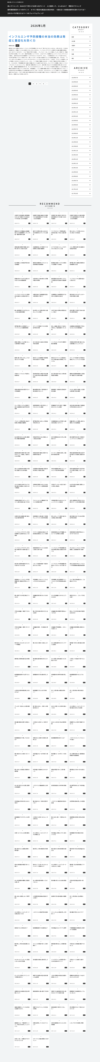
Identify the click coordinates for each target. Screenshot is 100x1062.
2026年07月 (75, 77)
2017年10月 (75, 193)
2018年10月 (75, 168)
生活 (73, 50)
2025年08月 (75, 125)
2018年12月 (75, 159)
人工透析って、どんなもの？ (57, 6)
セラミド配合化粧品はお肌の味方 (42, 10)
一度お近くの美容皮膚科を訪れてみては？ (71, 10)
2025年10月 (75, 116)
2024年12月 (75, 137)
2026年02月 (75, 99)
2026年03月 (75, 95)
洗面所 (73, 45)
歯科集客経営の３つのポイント (18, 10)
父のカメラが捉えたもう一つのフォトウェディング (25, 13)
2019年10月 (75, 155)
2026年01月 (75, 103)
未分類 (73, 41)
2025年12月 (75, 107)
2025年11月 (75, 112)
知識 (73, 54)
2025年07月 (75, 129)
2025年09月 (75, 120)
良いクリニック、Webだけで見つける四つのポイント (26, 6)
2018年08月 (75, 176)
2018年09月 (75, 172)
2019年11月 (75, 150)
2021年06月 (75, 146)
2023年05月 (75, 142)
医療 (73, 37)
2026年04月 (75, 90)
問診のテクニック (75, 6)
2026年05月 (75, 86)
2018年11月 (75, 163)
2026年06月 (75, 82)
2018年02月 (75, 185)
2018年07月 (75, 180)
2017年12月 (75, 189)
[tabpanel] (22, 218)
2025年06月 (75, 133)
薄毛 (73, 58)
